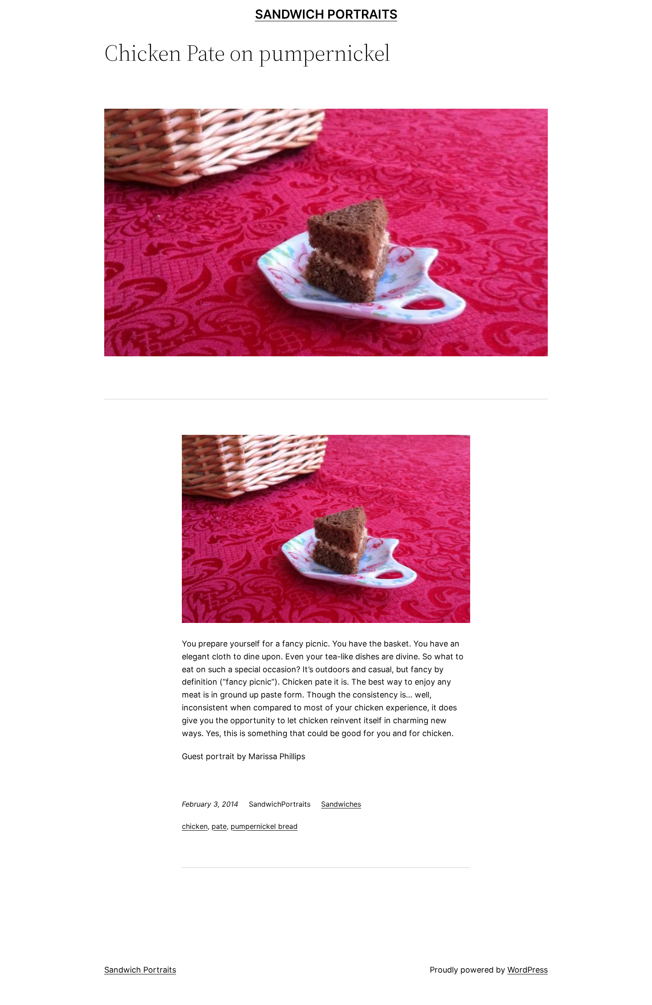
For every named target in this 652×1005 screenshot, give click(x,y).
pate (219, 826)
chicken (195, 826)
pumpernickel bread (264, 826)
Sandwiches (341, 804)
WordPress (527, 969)
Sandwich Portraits (326, 14)
